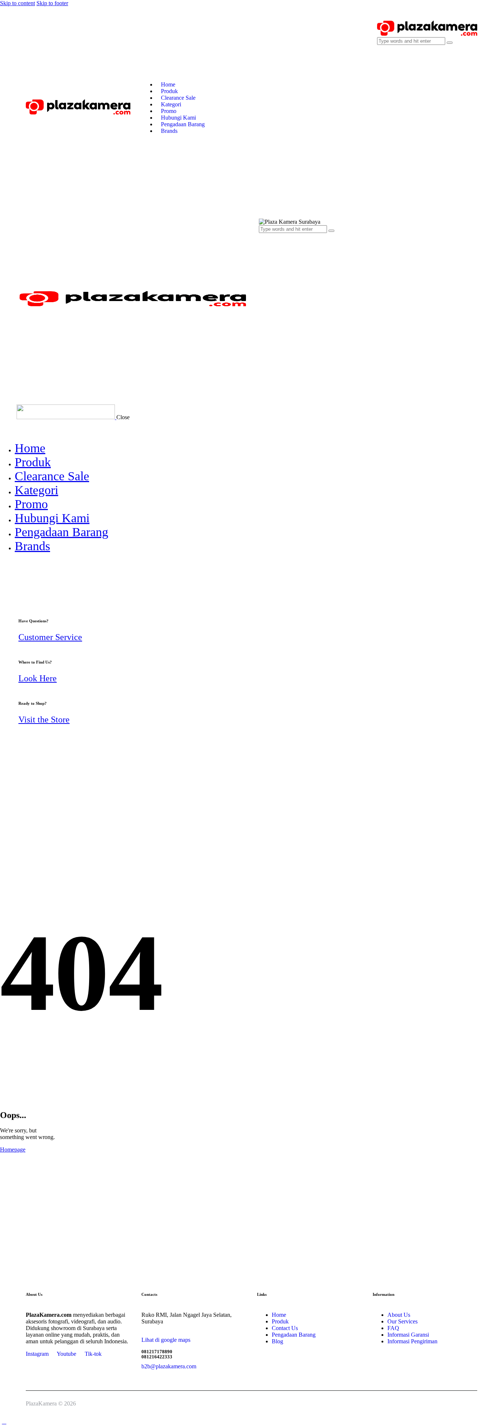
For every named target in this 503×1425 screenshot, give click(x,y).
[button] (263, 375)
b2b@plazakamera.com (168, 1366)
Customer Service (50, 637)
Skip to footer (52, 3)
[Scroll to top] (4, 1421)
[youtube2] (4, 573)
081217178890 (156, 1351)
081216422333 (156, 1356)
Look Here (37, 678)
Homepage (12, 1149)
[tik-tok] (12, 573)
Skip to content (17, 3)
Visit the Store (44, 719)
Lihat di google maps (165, 1340)
